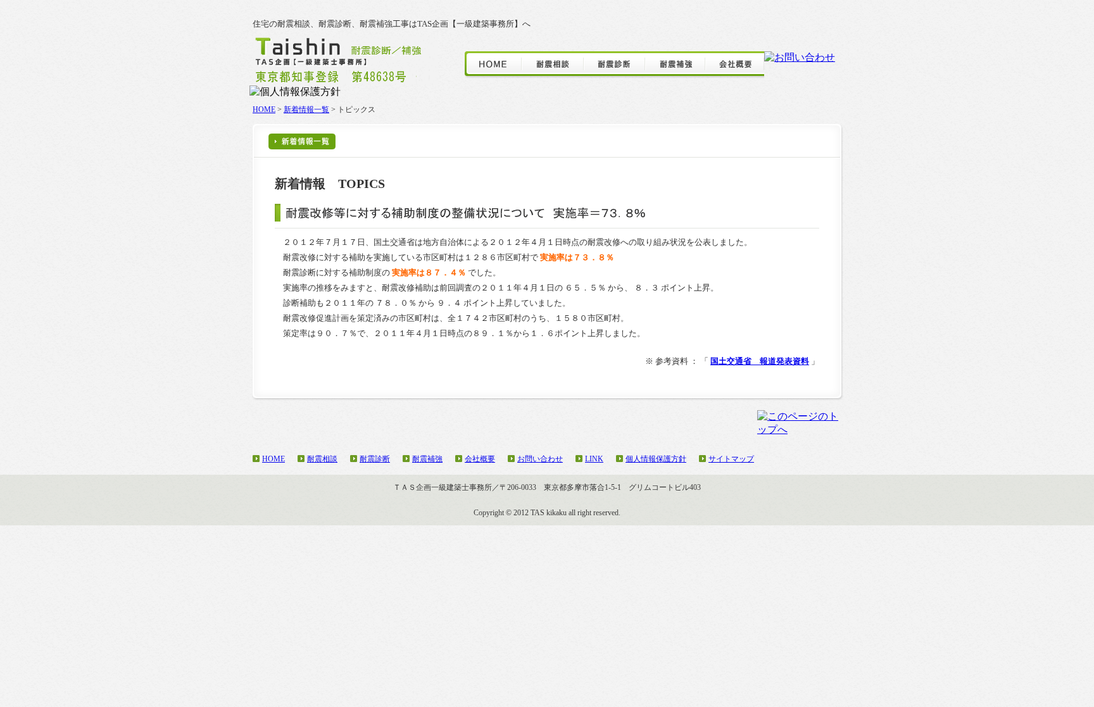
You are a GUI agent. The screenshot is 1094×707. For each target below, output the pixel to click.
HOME (264, 109)
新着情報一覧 (306, 109)
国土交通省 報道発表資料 (759, 361)
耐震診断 (375, 458)
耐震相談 (322, 458)
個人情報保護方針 (656, 458)
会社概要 (480, 458)
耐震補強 (427, 458)
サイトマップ (731, 458)
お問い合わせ (540, 458)
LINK (594, 458)
